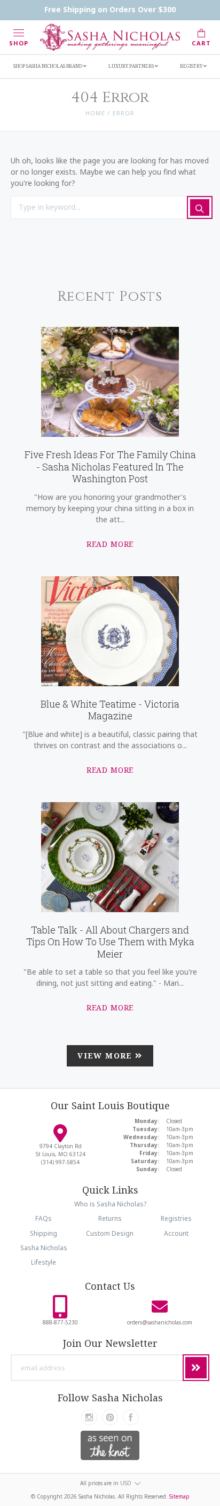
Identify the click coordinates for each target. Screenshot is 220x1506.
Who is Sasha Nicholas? (110, 1204)
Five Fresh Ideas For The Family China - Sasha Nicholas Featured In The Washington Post (110, 466)
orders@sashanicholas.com (159, 1322)
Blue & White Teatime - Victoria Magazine (110, 710)
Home (95, 113)
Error (124, 113)
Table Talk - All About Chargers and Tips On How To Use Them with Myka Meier (110, 941)
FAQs (43, 1218)
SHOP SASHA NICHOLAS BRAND (48, 65)
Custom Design (109, 1233)
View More (106, 1055)
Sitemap (179, 1496)
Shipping (43, 1233)
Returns (110, 1218)
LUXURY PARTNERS (131, 65)
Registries (176, 1218)
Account (176, 1233)
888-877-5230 (60, 1322)
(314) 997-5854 (60, 1162)
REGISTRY (191, 65)
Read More (110, 544)
